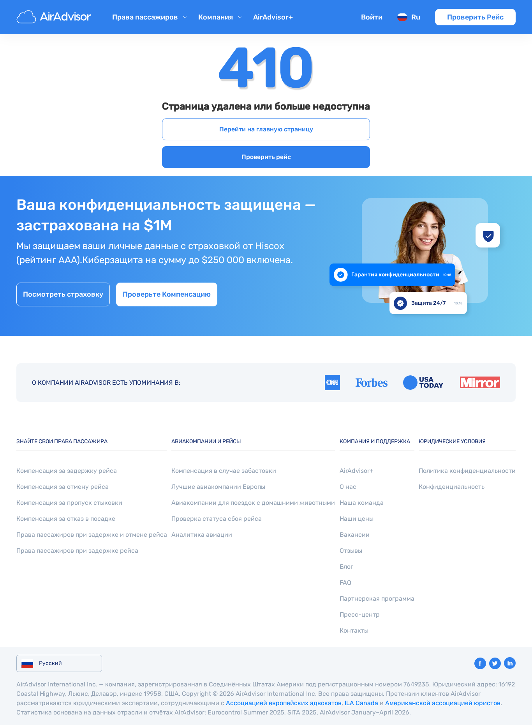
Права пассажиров (145, 17)
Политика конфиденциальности (467, 470)
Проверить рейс (266, 157)
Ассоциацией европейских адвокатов (284, 703)
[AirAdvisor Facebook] (480, 663)
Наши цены (356, 518)
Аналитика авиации (201, 534)
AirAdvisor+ (273, 17)
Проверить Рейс (475, 17)
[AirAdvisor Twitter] (495, 663)
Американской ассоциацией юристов (442, 703)
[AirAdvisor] (54, 17)
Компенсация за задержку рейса (66, 470)
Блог (346, 566)
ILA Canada (361, 703)
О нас (348, 486)
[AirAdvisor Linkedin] (510, 663)
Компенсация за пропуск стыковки (69, 502)
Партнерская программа (377, 598)
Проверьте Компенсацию (167, 294)
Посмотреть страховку (63, 294)
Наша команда (362, 502)
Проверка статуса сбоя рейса (216, 518)
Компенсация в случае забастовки (223, 470)
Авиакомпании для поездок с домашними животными (253, 502)
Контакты (354, 630)
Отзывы (351, 550)
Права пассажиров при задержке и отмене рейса (91, 534)
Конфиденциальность (451, 486)
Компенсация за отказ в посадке (65, 518)
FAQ (345, 582)
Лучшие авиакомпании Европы (218, 486)
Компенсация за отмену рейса (62, 486)
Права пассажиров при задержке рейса (77, 550)
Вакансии (355, 534)
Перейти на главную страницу (266, 129)
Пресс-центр (360, 614)
